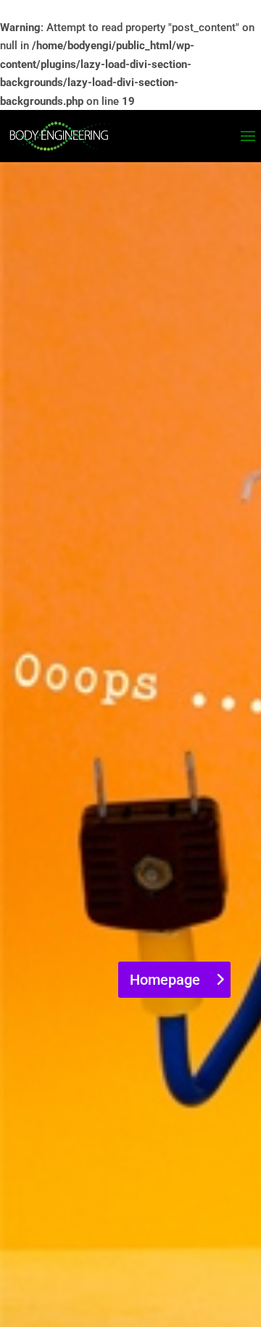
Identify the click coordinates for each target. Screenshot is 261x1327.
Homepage (165, 979)
